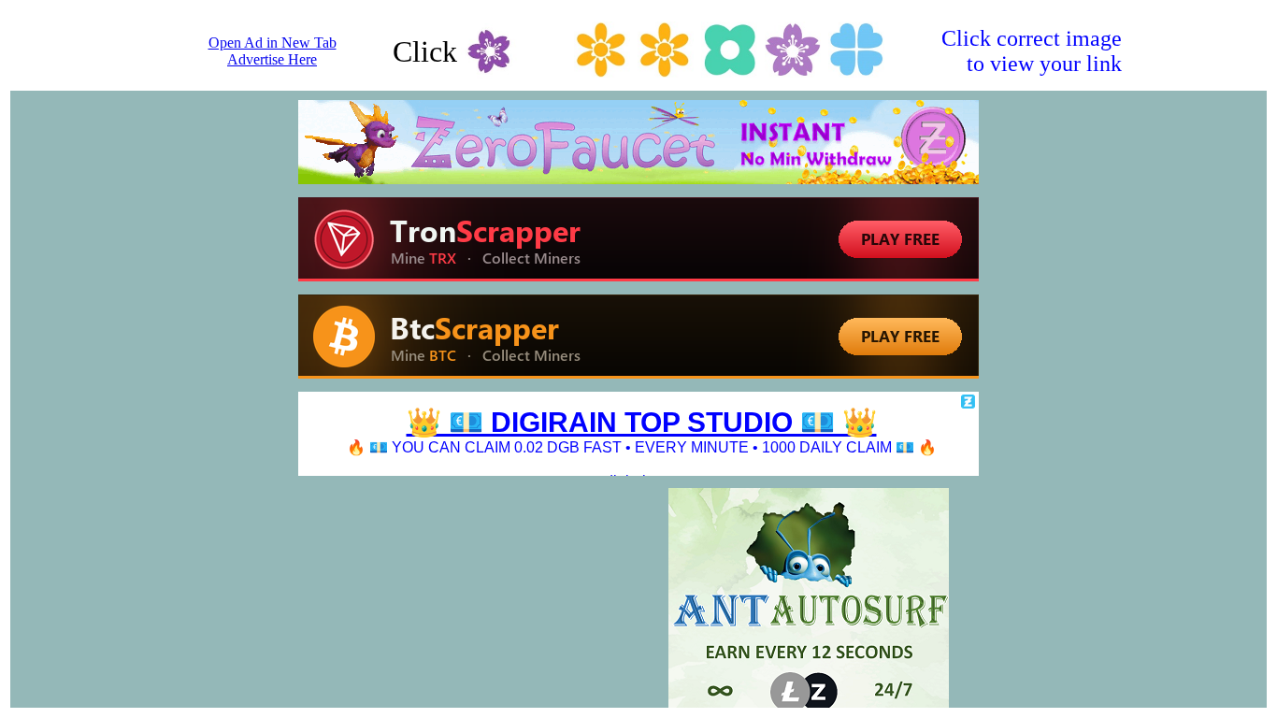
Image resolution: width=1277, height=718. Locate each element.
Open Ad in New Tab (272, 42)
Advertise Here (272, 59)
